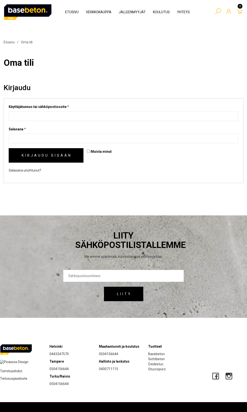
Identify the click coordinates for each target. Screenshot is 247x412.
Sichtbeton (156, 359)
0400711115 (108, 369)
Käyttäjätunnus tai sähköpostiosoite (47, 107)
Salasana (25, 130)
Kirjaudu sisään (47, 155)
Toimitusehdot (11, 371)
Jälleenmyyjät (132, 12)
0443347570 (59, 354)
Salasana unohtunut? (25, 170)
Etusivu (72, 12)
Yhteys (183, 12)
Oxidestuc (155, 364)
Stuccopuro (157, 369)
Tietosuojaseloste (13, 378)
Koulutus (161, 12)
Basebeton (156, 354)
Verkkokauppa (98, 12)
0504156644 (59, 369)
